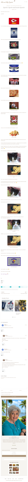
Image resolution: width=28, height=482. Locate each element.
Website (20, 390)
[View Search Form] (26, 1)
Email (11, 390)
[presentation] (7, 305)
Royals (17, 289)
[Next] (25, 308)
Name (2, 390)
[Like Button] (2, 280)
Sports (20, 5)
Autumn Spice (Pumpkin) (24, 293)
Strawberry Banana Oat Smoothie (5, 293)
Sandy (5, 324)
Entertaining (17, 5)
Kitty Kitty (13, 289)
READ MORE (14, 445)
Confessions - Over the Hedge (10, 5)
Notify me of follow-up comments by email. (7, 392)
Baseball (2, 289)
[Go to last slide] (3, 308)
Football (8, 289)
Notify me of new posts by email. (6, 394)
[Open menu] (25, 1)
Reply (26, 335)
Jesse (11, 289)
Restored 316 (20, 480)
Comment (2, 378)
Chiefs (5, 289)
